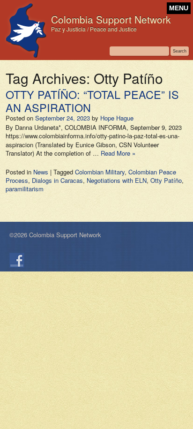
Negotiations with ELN (117, 180)
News (40, 171)
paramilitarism (25, 188)
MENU (178, 8)
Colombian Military (100, 171)
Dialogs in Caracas (57, 180)
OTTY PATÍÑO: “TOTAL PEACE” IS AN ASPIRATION (92, 100)
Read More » (118, 153)
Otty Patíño (166, 180)
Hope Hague (117, 117)
